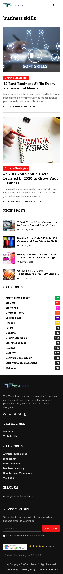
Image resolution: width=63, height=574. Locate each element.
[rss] (25, 414)
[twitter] (19, 414)
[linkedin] (10, 414)
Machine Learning (32, 342)
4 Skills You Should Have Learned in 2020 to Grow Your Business (30, 178)
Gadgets (32, 332)
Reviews (32, 347)
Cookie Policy (12, 569)
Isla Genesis (13, 107)
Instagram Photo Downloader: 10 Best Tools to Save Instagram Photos (38, 257)
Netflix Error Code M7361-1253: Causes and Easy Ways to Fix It (37, 240)
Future (32, 327)
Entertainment (32, 317)
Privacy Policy (28, 569)
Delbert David (14, 202)
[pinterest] (15, 414)
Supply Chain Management (32, 363)
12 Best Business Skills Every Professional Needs (29, 86)
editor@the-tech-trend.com (18, 496)
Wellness (32, 368)
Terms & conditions (48, 569)
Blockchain (32, 307)
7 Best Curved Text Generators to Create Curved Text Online (37, 224)
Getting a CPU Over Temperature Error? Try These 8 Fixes (37, 274)
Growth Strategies (16, 77)
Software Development (32, 358)
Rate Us (50, 546)
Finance (32, 322)
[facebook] (4, 414)
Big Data (32, 302)
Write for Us (10, 436)
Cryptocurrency (32, 312)
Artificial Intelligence (32, 297)
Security (32, 352)
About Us (8, 431)
